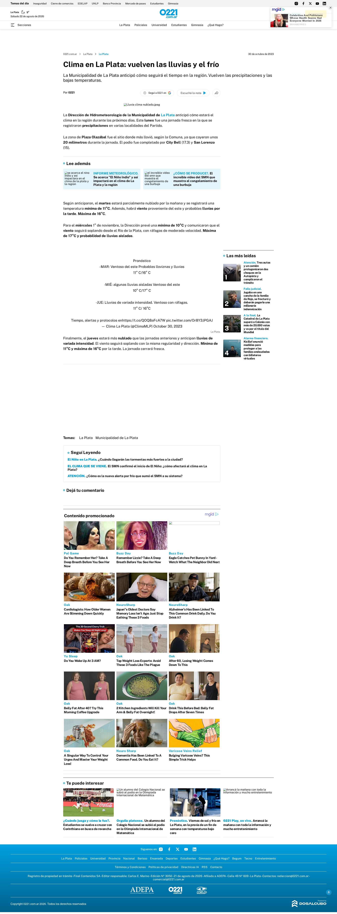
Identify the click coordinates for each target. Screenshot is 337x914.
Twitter (178, 849)
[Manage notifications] (329, 892)
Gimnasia (173, 3)
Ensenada (156, 858)
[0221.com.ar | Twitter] (310, 3)
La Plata (124, 25)
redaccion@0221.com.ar (293, 876)
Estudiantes (157, 3)
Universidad (159, 25)
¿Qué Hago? (215, 25)
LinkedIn (194, 849)
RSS (204, 867)
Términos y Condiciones (130, 867)
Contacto (216, 867)
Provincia (114, 858)
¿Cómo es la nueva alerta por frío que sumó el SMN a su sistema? (125, 476)
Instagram (161, 849)
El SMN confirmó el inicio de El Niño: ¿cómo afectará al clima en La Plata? (137, 467)
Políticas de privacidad (163, 867)
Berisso (142, 858)
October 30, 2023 (167, 326)
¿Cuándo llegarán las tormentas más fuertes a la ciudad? (125, 459)
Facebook (169, 849)
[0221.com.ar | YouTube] (317, 3)
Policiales (140, 25)
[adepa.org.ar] (142, 890)
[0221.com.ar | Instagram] (296, 3)
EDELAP (82, 3)
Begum (237, 858)
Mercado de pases (135, 3)
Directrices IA (190, 867)
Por (69, 92)
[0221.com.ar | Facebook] (303, 3)
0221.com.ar (70, 54)
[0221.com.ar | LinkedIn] (324, 3)
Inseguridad (40, 3)
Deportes (172, 858)
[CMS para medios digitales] (309, 904)
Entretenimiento (265, 858)
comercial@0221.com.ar (168, 879)
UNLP (95, 3)
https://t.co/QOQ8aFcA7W (143, 320)
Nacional (129, 858)
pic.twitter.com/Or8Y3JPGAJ (189, 320)
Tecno (248, 858)
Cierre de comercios (62, 3)
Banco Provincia (112, 3)
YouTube (186, 849)
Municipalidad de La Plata (116, 438)
